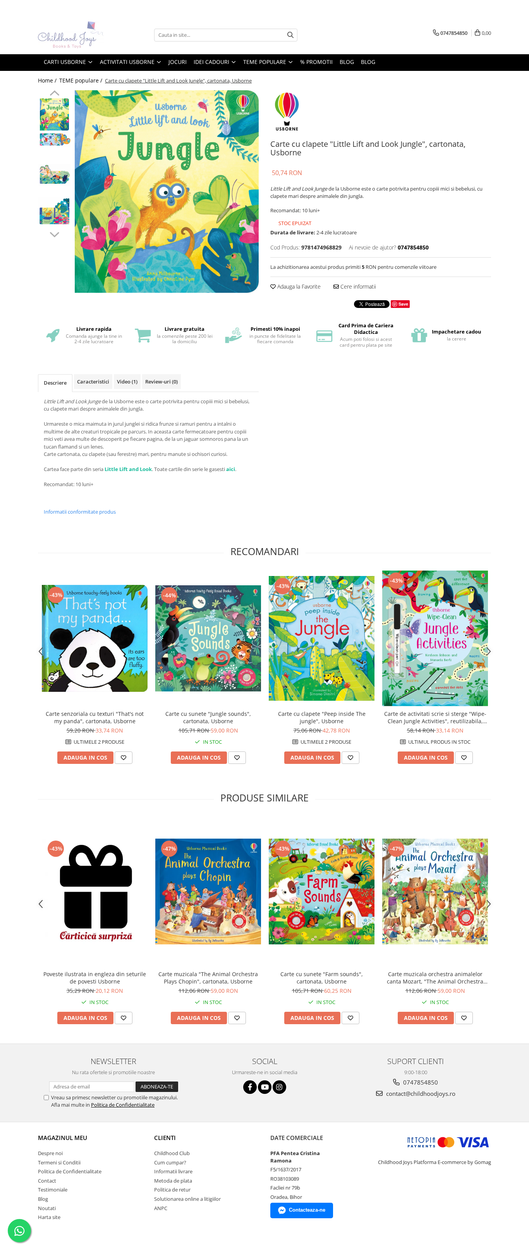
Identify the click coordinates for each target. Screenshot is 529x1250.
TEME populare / (81, 80)
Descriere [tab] (55, 382)
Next (54, 233)
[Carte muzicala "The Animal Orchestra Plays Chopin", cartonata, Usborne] (208, 891)
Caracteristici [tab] (93, 381)
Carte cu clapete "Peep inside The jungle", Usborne (322, 717)
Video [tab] (127, 381)
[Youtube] (264, 1087)
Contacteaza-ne (307, 1210)
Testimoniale (52, 1189)
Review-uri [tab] (161, 381)
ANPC (160, 1208)
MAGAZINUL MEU (62, 1138)
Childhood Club (172, 1153)
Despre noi (50, 1153)
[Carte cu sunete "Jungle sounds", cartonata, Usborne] (208, 638)
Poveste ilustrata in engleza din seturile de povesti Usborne (94, 977)
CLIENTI (165, 1138)
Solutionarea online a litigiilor (187, 1198)
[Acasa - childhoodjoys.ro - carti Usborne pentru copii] (76, 34)
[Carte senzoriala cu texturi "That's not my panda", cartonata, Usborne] (95, 638)
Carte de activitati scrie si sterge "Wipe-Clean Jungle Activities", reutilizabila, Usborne (435, 717)
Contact (47, 1180)
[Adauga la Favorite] (123, 757)
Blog (368, 61)
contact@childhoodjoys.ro (420, 1093)
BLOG (347, 61)
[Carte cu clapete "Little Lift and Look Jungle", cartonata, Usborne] (167, 191)
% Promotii (316, 61)
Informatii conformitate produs (80, 511)
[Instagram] (279, 1087)
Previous (54, 94)
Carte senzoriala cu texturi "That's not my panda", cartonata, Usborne (95, 717)
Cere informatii (357, 286)
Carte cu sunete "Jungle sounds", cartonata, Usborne (208, 717)
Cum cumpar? (170, 1162)
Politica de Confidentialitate (123, 1104)
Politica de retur (172, 1189)
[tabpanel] (167, 191)
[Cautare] (290, 35)
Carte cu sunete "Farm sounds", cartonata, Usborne (321, 977)
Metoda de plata (173, 1180)
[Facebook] (250, 1087)
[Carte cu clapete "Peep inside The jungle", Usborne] (321, 638)
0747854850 (420, 1082)
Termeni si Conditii (59, 1162)
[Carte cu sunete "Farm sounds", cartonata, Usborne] (321, 891)
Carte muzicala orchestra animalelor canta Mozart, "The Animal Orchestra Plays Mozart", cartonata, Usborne (435, 977)
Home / (48, 80)
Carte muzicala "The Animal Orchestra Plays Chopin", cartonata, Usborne (208, 977)
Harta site (49, 1217)
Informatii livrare (173, 1171)
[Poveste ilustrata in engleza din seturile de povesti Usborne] (95, 892)
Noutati (47, 1208)
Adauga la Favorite (298, 286)
